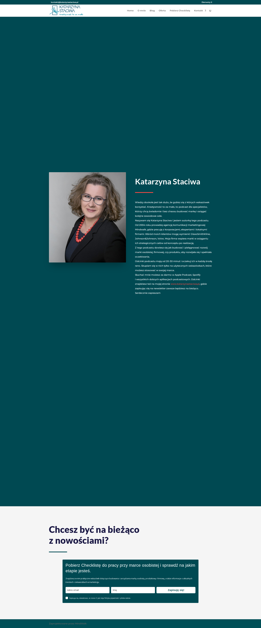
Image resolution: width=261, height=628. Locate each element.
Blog (152, 11)
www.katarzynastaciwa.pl (185, 283)
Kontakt (198, 11)
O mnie (142, 11)
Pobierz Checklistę (180, 11)
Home (130, 11)
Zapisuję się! (176, 590)
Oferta (162, 11)
